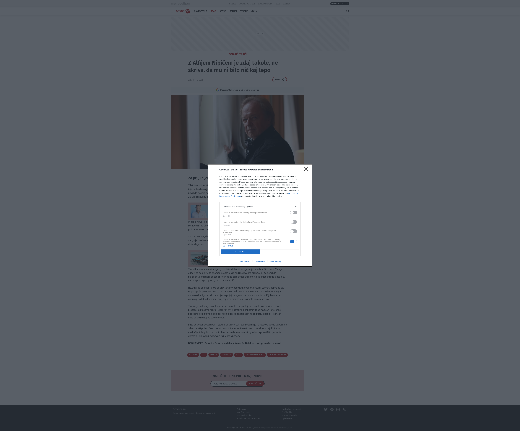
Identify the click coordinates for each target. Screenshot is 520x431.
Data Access (260, 261)
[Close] (306, 169)
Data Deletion (245, 261)
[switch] (293, 212)
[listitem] (260, 206)
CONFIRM (240, 252)
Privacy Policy (275, 261)
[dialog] (260, 216)
